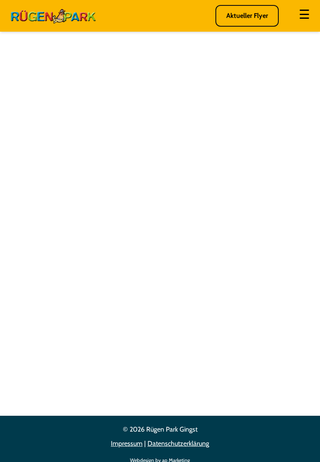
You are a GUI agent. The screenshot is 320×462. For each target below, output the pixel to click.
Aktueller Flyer (247, 16)
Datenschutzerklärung (178, 443)
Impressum (126, 443)
